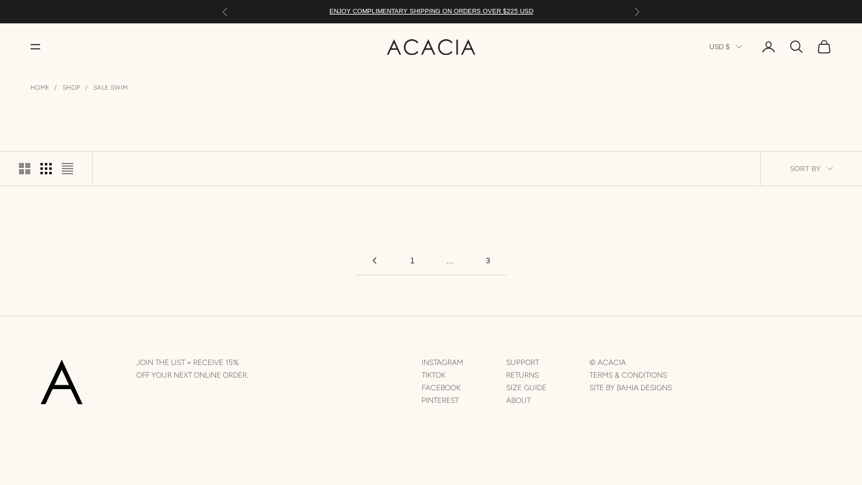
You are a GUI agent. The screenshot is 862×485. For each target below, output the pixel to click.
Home (39, 87)
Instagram (442, 362)
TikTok (434, 375)
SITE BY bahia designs (630, 387)
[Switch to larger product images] (24, 169)
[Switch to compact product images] (67, 169)
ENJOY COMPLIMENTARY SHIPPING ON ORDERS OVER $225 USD (431, 11)
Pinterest (440, 400)
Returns (522, 375)
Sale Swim (110, 87)
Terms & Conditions (628, 375)
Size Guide (526, 387)
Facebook (441, 387)
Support (522, 362)
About (518, 400)
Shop (71, 87)
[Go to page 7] (374, 260)
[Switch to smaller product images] (46, 169)
